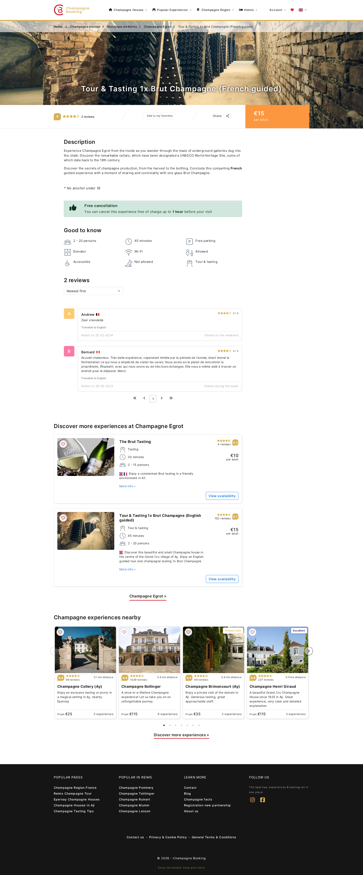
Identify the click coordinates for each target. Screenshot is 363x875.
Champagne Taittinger (136, 793)
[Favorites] (292, 10)
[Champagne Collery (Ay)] (85, 650)
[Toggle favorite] (63, 444)
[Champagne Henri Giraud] (277, 650)
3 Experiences (296, 714)
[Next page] (161, 398)
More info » (127, 486)
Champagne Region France (75, 787)
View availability (222, 496)
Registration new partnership (207, 805)
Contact (190, 787)
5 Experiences (103, 714)
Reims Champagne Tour (73, 793)
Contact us (135, 837)
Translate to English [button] (93, 327)
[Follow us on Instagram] (252, 802)
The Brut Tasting (135, 441)
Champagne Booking (189, 858)
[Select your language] (303, 10)
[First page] (135, 398)
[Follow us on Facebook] (262, 802)
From (64, 714)
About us (191, 811)
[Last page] (171, 398)
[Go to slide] (164, 725)
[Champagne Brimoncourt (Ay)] (213, 650)
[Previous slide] (54, 651)
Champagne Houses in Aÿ (74, 805)
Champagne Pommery (136, 787)
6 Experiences (168, 714)
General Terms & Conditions (214, 837)
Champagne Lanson (134, 811)
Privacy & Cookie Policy (168, 837)
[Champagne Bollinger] (149, 650)
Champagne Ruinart (134, 799)
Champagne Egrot (148, 596)
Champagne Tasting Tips (74, 811)
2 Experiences (232, 714)
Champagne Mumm (134, 805)
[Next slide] (308, 651)
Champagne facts (198, 799)
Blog (187, 793)
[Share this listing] (227, 116)
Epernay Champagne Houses (77, 799)
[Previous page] (144, 398)
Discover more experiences (181, 735)
